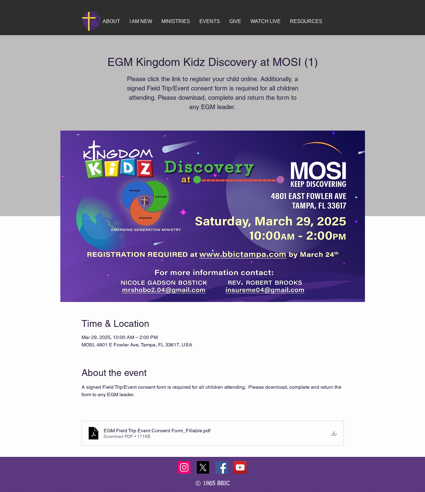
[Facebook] (221, 467)
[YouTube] (240, 467)
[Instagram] (184, 467)
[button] (111, 21)
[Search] (339, 17)
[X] (203, 467)
